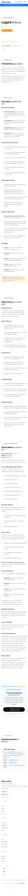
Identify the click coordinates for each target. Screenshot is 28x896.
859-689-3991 (8, 457)
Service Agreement (4, 827)
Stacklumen (22, 883)
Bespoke (2, 861)
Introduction (5, 41)
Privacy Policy (15, 41)
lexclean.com (9, 455)
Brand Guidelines (4, 841)
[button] (24, 2)
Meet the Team (4, 822)
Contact (4, 49)
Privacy (13, 887)
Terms (13, 889)
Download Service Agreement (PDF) (14, 709)
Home (2, 806)
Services (2, 810)
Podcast (4, 844)
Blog (2, 839)
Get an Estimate (18, 1)
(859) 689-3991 (12, 762)
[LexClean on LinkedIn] (4, 871)
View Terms (8, 30)
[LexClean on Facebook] (4, 875)
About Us (3, 808)
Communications (17, 45)
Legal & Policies (4, 825)
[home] (6, 2)
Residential (3, 856)
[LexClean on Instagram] (4, 868)
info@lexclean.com (13, 760)
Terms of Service (6, 45)
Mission (2, 813)
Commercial (3, 858)
